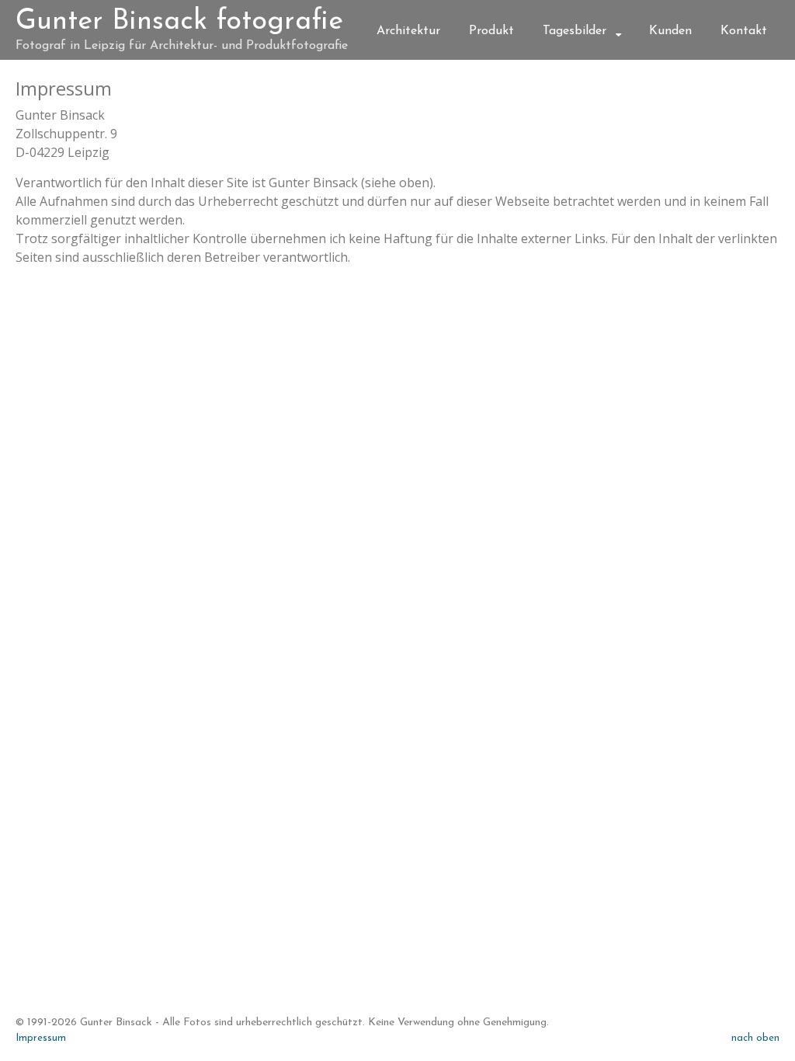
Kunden (670, 31)
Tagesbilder (574, 31)
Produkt (491, 31)
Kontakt (743, 31)
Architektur (408, 31)
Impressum (41, 1038)
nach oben (755, 1038)
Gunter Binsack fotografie (179, 22)
